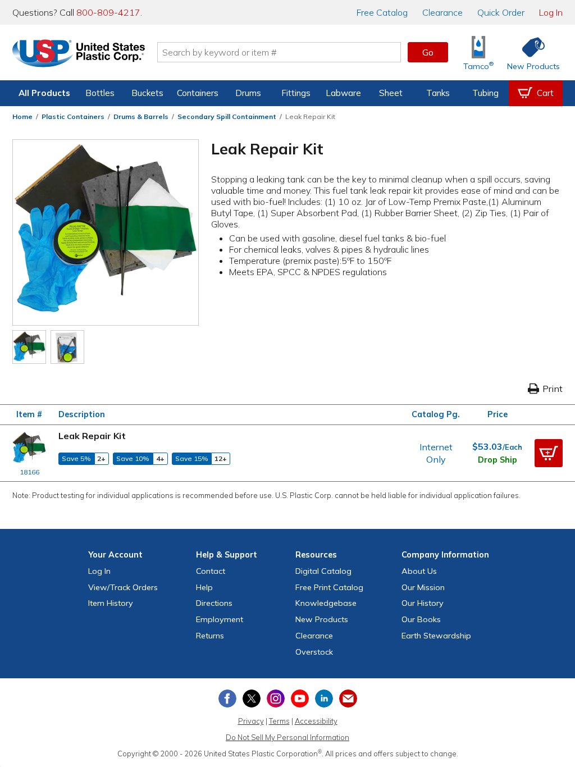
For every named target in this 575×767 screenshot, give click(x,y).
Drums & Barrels (140, 116)
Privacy (251, 720)
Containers (197, 93)
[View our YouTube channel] (300, 698)
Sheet (391, 93)
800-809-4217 (108, 12)
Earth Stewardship (436, 636)
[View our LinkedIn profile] (324, 698)
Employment (219, 619)
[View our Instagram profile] (275, 698)
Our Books (421, 619)
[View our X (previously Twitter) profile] (251, 698)
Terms (279, 720)
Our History (422, 603)
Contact (210, 571)
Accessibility (316, 720)
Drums (248, 93)
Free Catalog (329, 587)
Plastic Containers (73, 116)
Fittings (296, 93)
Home (22, 116)
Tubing (485, 93)
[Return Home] (78, 54)
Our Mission (423, 587)
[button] (549, 453)
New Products (321, 619)
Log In (551, 12)
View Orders (123, 587)
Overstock (314, 652)
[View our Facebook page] (227, 698)
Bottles (100, 93)
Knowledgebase (326, 603)
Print (552, 388)
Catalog (382, 12)
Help (204, 587)
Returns (210, 636)
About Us (419, 571)
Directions (214, 603)
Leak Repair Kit (92, 435)
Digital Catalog (323, 571)
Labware (343, 93)
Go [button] (427, 52)
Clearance (442, 12)
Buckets (147, 93)
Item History (110, 603)
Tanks (438, 93)
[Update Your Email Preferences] (348, 698)
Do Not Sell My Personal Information (287, 737)
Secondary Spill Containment (226, 116)
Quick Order (500, 12)
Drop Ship (497, 460)
